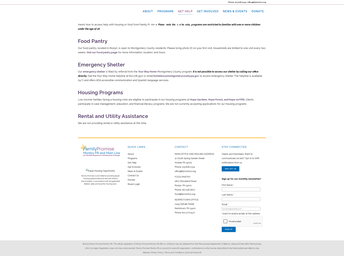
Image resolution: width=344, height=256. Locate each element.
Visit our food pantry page (102, 52)
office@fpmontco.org (257, 2)
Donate (131, 180)
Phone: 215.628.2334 (237, 2)
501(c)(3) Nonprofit (193, 252)
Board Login (134, 184)
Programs (132, 158)
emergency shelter (94, 71)
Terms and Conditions (174, 252)
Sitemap (146, 252)
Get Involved (134, 167)
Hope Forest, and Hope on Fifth (226, 99)
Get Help (132, 162)
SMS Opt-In (230, 169)
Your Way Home (147, 71)
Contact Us (133, 175)
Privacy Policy (157, 252)
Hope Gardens (198, 99)
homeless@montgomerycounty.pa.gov (176, 75)
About (131, 154)
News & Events (135, 171)
